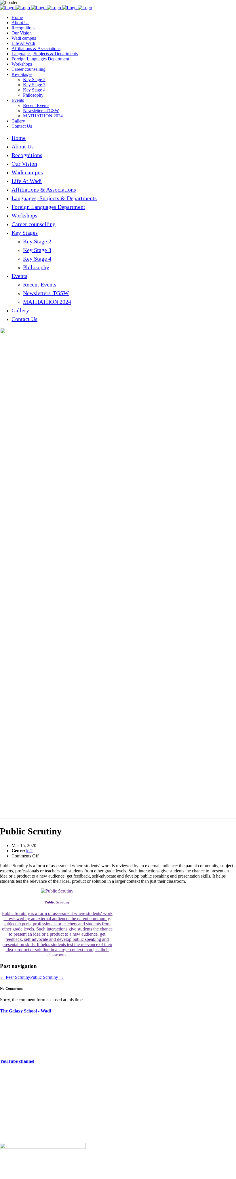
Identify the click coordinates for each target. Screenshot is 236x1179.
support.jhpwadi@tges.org (36, 1093)
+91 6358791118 (37, 1083)
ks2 (29, 850)
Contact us (9, 1135)
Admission (10, 1125)
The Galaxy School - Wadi (25, 1010)
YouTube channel (17, 1061)
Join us (6, 1116)
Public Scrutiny (47, 977)
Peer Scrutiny (15, 977)
